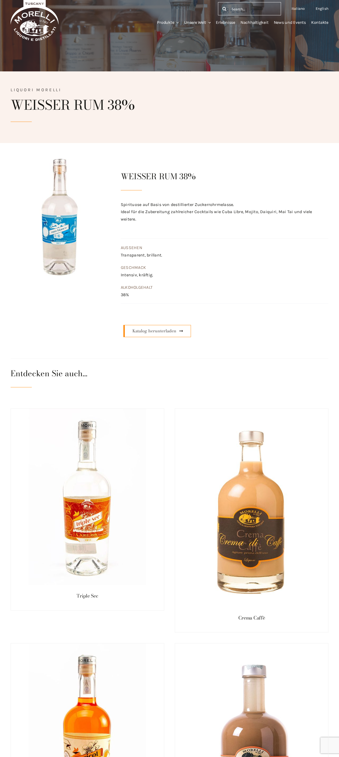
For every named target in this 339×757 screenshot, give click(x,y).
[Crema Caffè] (251, 508)
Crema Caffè (251, 617)
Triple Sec (87, 595)
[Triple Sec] (87, 497)
